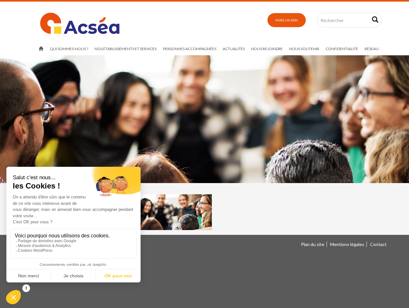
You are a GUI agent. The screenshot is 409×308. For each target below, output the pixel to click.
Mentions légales (347, 244)
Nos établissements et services (126, 48)
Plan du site (312, 244)
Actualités (234, 48)
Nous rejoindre (267, 48)
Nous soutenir (304, 48)
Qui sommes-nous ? (69, 48)
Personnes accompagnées (189, 48)
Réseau (372, 48)
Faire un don (286, 20)
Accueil (41, 48)
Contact (378, 244)
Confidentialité (342, 48)
